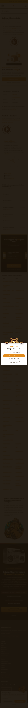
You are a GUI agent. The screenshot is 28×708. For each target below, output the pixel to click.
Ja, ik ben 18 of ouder (14, 355)
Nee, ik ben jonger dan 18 (14, 358)
